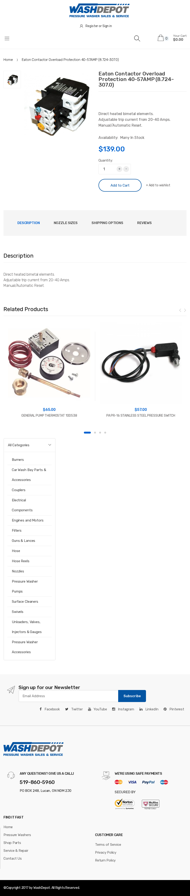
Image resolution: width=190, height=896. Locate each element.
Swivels (17, 612)
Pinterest (176, 709)
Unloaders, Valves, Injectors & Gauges (27, 627)
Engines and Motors (28, 520)
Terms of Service (108, 845)
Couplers (18, 490)
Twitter (76, 709)
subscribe (132, 696)
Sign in (107, 26)
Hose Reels (20, 561)
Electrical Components (22, 505)
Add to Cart (120, 185)
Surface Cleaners (25, 601)
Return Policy (105, 860)
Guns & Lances (23, 541)
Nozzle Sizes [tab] (66, 223)
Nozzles (18, 571)
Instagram (125, 709)
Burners (18, 460)
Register (92, 26)
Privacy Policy (105, 852)
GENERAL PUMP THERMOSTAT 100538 (49, 416)
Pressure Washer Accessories (25, 647)
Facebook (52, 709)
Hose (16, 551)
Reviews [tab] (144, 223)
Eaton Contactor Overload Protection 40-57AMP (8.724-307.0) (136, 79)
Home (8, 60)
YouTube (100, 709)
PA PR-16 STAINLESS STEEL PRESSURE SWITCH (140, 416)
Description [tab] (28, 223)
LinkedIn (151, 709)
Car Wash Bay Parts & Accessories (29, 475)
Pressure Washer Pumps (25, 586)
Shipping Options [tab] (107, 223)
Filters (17, 530)
